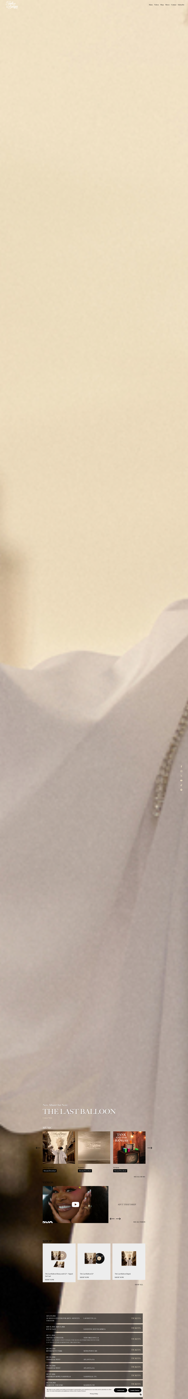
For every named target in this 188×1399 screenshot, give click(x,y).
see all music (139, 1177)
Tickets (136, 1318)
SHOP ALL (139, 1285)
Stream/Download (50, 1171)
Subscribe (181, 5)
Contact (173, 5)
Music (151, 5)
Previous (38, 1148)
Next (149, 1148)
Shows (167, 5)
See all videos (139, 1222)
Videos (156, 5)
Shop (162, 5)
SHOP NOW (49, 1280)
